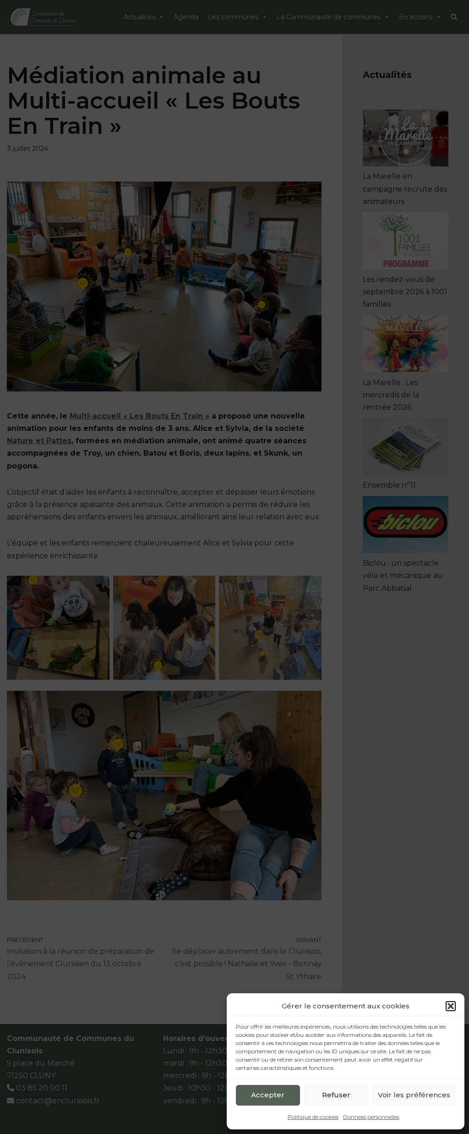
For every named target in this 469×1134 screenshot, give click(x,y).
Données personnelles (371, 1116)
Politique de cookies (313, 1116)
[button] (450, 1006)
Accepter (267, 1094)
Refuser (336, 1094)
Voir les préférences (414, 1094)
